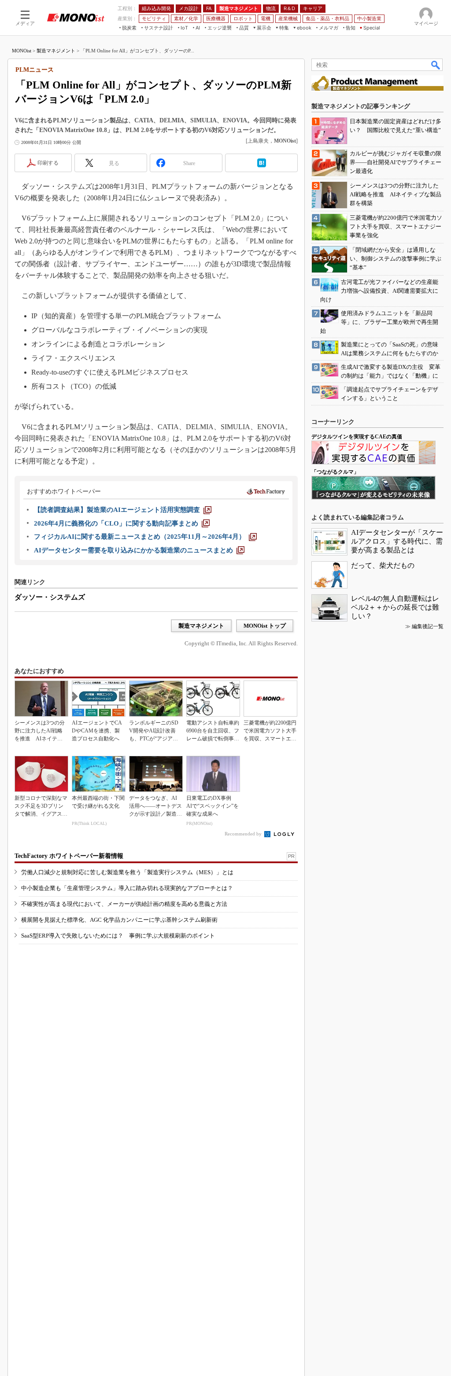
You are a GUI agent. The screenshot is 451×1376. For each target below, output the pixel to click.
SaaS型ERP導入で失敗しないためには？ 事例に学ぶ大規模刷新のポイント (118, 935)
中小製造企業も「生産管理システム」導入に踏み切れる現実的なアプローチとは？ (127, 888)
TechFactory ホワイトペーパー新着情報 (69, 856)
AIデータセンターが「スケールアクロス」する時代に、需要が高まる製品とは (397, 541)
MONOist (21, 50)
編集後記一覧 (428, 626)
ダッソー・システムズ (50, 597)
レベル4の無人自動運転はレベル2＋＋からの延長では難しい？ (395, 607)
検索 (436, 65)
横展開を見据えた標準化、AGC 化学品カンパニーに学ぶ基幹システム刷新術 (119, 919)
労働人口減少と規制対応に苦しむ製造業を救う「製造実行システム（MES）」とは (127, 872)
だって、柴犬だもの (382, 565)
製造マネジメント (56, 50)
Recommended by (244, 833)
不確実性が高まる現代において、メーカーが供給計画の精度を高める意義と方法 (124, 904)
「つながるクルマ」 (335, 472)
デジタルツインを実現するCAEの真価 (356, 437)
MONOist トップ (265, 625)
